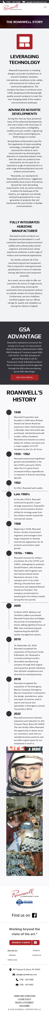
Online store (12, 960)
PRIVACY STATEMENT (24, 1002)
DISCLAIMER (24, 1006)
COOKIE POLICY (24, 999)
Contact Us (36, 955)
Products (36, 950)
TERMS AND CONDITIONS (24, 996)
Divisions (12, 955)
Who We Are (12, 950)
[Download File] (24, 902)
